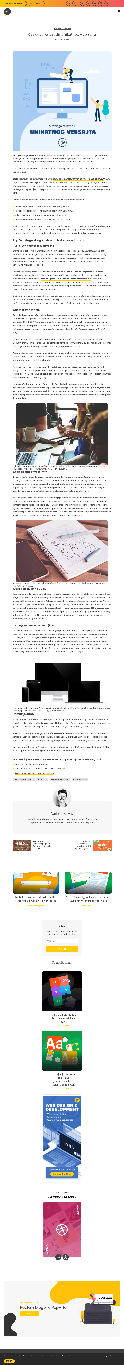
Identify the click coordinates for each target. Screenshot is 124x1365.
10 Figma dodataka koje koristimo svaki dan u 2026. (63, 1018)
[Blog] (7, 11)
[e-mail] (68, 3)
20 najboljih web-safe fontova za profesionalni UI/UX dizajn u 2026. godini (63, 1079)
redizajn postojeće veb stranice (50, 733)
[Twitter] (88, 3)
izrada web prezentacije (60, 779)
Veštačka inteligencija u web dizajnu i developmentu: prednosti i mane (88, 899)
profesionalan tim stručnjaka (34, 384)
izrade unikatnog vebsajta (87, 233)
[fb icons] (82, 3)
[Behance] (58, 1257)
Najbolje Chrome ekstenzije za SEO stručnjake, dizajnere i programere (36, 899)
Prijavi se (29, 1314)
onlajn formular (44, 750)
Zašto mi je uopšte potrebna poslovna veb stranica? (78, 178)
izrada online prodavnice (23, 779)
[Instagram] (100, 3)
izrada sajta (42, 779)
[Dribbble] (66, 1257)
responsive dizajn (80, 779)
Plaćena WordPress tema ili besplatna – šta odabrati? (40, 768)
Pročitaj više (115, 1356)
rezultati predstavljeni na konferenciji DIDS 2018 (66, 278)
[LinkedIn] (94, 3)
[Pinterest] (106, 3)
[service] (62, 1138)
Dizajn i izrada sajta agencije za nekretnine (34, 773)
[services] (61, 1229)
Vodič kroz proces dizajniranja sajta (31, 764)
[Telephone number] (74, 3)
